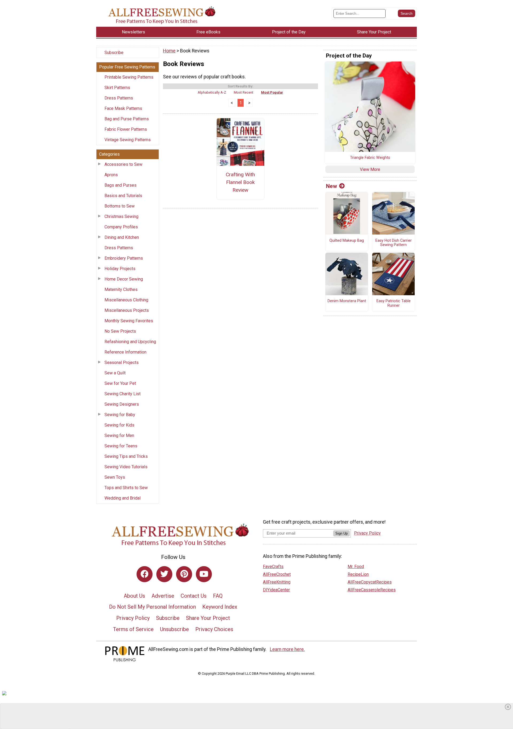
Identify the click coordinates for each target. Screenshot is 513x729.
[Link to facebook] (145, 574)
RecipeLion (358, 574)
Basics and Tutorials (123, 195)
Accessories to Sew (123, 164)
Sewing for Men (119, 435)
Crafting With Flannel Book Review (240, 182)
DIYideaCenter (276, 589)
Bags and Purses (120, 185)
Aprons (111, 174)
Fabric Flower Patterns (125, 129)
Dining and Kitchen (121, 237)
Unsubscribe (174, 629)
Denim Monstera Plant (347, 301)
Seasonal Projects (121, 362)
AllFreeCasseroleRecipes (372, 589)
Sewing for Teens (120, 445)
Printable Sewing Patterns (128, 77)
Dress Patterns (118, 98)
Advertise (162, 596)
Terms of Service (133, 629)
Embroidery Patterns (123, 258)
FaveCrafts (273, 566)
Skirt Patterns (117, 87)
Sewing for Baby (119, 414)
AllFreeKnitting (276, 582)
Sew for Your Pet (120, 383)
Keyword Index (219, 607)
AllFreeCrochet (277, 574)
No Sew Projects (120, 331)
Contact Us (194, 596)
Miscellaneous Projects (126, 310)
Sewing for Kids (119, 425)
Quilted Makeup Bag (346, 241)
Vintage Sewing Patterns (127, 139)
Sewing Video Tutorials (125, 466)
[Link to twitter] (164, 574)
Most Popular (272, 92)
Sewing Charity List (122, 393)
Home (169, 50)
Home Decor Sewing (123, 279)
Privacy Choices (214, 629)
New (331, 186)
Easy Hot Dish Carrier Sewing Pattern (393, 243)
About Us (134, 596)
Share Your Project (208, 618)
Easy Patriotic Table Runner (393, 303)
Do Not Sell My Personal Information (152, 607)
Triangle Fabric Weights (370, 158)
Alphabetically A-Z (212, 92)
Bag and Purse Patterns (126, 118)
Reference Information (125, 352)
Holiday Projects (119, 268)
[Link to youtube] (204, 574)
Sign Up (341, 533)
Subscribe (113, 52)
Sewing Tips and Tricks (126, 456)
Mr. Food (356, 566)
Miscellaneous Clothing (126, 299)
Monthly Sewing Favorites (128, 320)
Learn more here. (287, 649)
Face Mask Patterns (123, 108)
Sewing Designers (121, 404)
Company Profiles (121, 226)
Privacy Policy (133, 618)
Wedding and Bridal (122, 498)
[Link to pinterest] (184, 574)
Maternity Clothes (121, 289)
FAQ (218, 596)
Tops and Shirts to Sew (126, 487)
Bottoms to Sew (119, 206)
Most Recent (243, 92)
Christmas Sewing (121, 216)
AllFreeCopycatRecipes (370, 582)
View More (370, 169)
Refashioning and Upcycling (130, 341)
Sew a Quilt (115, 372)
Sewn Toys (114, 477)
